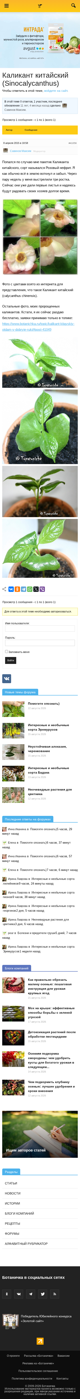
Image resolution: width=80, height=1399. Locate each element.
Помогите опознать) (44, 703)
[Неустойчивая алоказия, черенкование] (13, 752)
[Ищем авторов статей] (40, 1134)
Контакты (62, 1378)
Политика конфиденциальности (32, 1378)
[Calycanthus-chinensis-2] (40, 463)
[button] (74, 6)
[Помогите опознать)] (13, 709)
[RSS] (54, 1294)
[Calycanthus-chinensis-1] (40, 386)
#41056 (73, 143)
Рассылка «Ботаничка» (38, 1355)
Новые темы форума (20, 692)
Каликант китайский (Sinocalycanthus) (35, 79)
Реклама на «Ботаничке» (38, 1363)
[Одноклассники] (17, 589)
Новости (12, 1193)
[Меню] (6, 6)
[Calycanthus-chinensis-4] (40, 576)
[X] (36, 589)
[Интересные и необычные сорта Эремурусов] (13, 730)
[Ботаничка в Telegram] (30, 1294)
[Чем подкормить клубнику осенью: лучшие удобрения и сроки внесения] (13, 1087)
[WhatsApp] (29, 589)
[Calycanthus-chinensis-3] (40, 516)
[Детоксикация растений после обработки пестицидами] (13, 1037)
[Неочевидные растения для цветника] (13, 795)
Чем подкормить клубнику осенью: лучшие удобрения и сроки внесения (51, 1086)
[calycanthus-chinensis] (40, 273)
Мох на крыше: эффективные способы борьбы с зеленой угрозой (51, 1012)
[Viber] (42, 589)
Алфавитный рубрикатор (26, 1243)
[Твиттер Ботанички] (42, 1294)
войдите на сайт (55, 90)
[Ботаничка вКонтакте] (18, 1294)
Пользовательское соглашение (38, 1371)
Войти (10, 660)
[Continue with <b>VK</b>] (6, 678)
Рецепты (12, 1223)
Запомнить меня (19, 652)
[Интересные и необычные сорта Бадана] (13, 773)
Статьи (11, 1183)
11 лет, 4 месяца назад (34, 105)
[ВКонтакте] (11, 589)
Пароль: (10, 637)
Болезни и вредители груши (36, 933)
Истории (12, 1203)
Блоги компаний (16, 968)
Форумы (12, 1233)
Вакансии (64, 1355)
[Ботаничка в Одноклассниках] (6, 1294)
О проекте (13, 1355)
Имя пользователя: (17, 623)
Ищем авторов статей (26, 1150)
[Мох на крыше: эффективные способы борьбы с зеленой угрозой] (13, 1014)
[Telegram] (23, 589)
